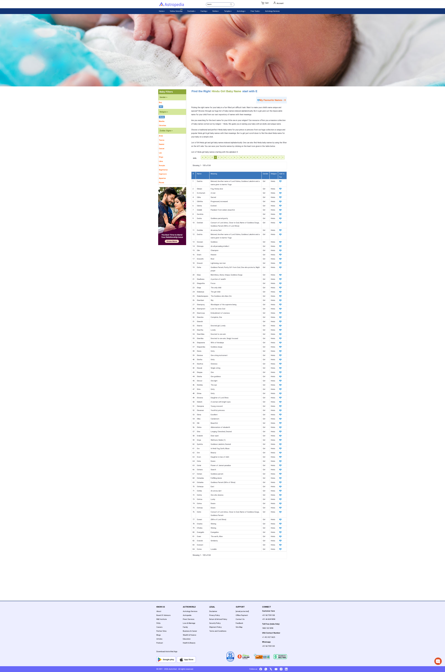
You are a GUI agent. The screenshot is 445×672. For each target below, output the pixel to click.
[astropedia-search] (231, 4)
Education (187, 639)
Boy (160, 102)
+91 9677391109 (268, 646)
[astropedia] (171, 5)
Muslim (161, 121)
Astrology (240, 11)
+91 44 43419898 (268, 619)
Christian (162, 125)
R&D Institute (161, 619)
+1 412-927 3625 (268, 637)
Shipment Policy (215, 627)
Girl (161, 107)
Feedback (239, 623)
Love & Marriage (189, 623)
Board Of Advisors (163, 615)
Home (161, 11)
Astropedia (187, 615)
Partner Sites (161, 631)
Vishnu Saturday (176, 11)
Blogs (158, 635)
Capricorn (163, 174)
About (158, 611)
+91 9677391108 (268, 615)
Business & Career (190, 631)
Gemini (161, 144)
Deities (215, 11)
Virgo (161, 157)
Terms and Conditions (217, 631)
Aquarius (162, 178)
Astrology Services (272, 11)
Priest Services (188, 619)
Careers (159, 627)
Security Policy (215, 623)
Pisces (161, 182)
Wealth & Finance (189, 635)
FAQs (158, 623)
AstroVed (173, 669)
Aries (161, 136)
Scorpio (162, 165)
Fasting (203, 11)
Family (185, 627)
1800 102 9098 (267, 628)
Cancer (161, 149)
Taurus (161, 140)
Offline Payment (242, 615)
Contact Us (240, 619)
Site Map (239, 627)
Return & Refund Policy (218, 619)
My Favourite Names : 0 (273, 100)
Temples (227, 11)
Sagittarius (163, 170)
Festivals (191, 11)
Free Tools (255, 11)
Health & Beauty (189, 643)
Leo (160, 153)
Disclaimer (213, 611)
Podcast (159, 643)
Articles (159, 639)
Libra (161, 161)
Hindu (162, 117)
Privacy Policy (214, 615)
